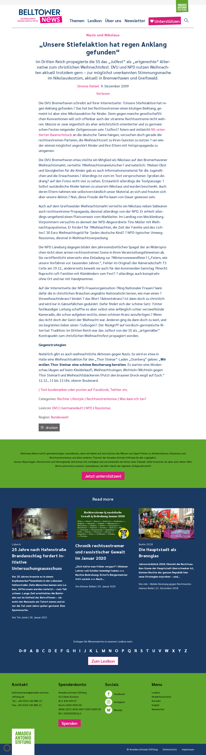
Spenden (69, 723)
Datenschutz (170, 749)
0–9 (22, 650)
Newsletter (135, 20)
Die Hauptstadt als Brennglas (157, 550)
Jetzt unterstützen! (103, 476)
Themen (76, 20)
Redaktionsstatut (161, 696)
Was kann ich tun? (133, 398)
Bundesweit (60, 417)
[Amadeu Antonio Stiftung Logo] (23, 738)
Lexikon (95, 20)
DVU (55, 408)
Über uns (113, 20)
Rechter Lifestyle (70, 398)
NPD (88, 408)
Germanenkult (72, 408)
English (155, 705)
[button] (7, 748)
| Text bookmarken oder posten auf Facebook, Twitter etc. (83, 389)
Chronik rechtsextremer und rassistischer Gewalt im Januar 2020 (100, 552)
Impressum (188, 749)
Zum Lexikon (103, 661)
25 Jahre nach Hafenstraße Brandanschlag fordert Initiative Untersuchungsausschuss (39, 557)
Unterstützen (167, 21)
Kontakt (156, 700)
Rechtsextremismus (101, 398)
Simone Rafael (88, 86)
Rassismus (103, 408)
